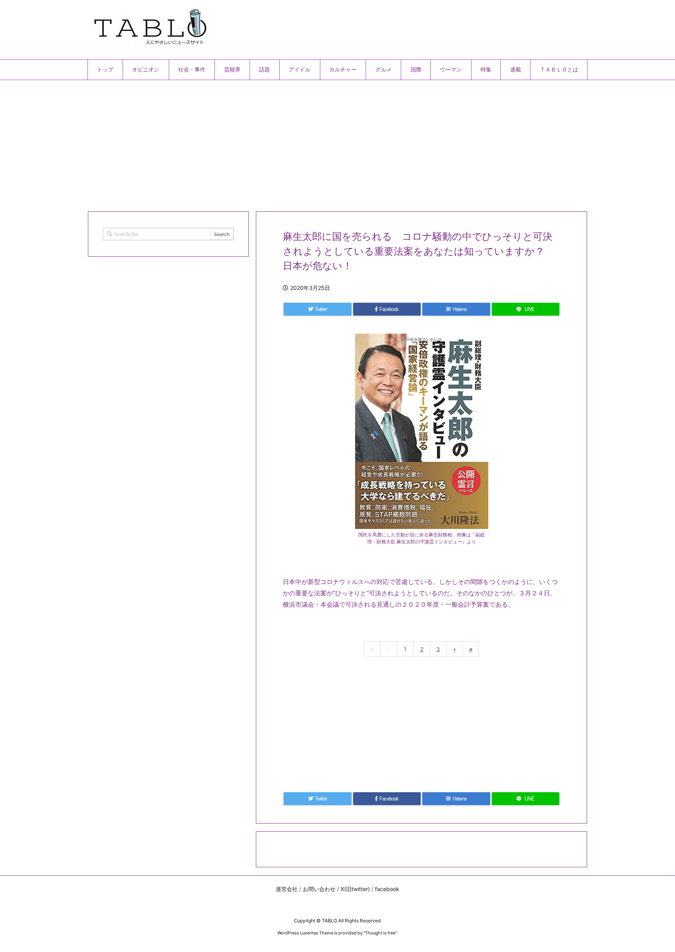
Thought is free (380, 933)
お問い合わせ (319, 889)
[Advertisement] (322, 142)
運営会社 (287, 889)
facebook (387, 889)
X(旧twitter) (355, 889)
